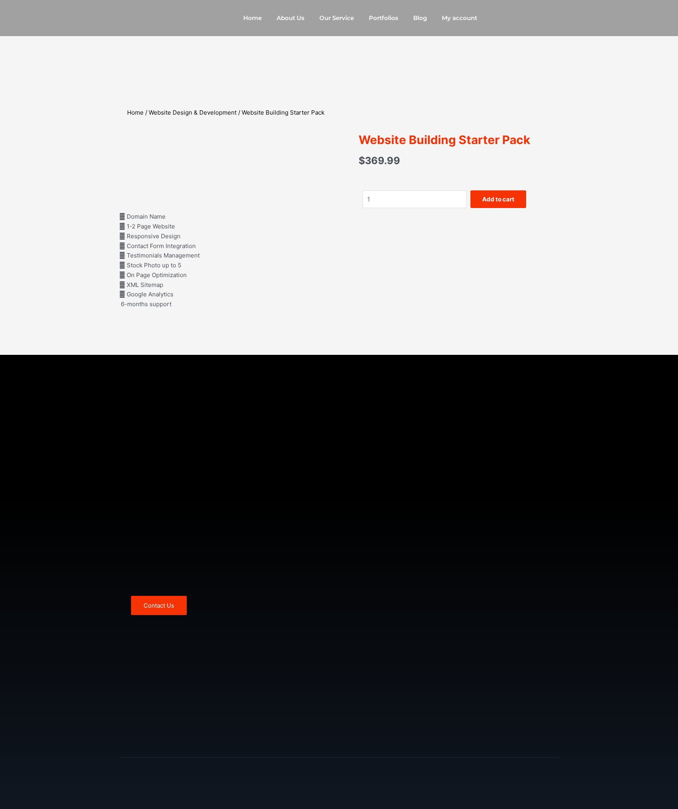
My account (459, 18)
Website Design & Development (193, 112)
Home (252, 18)
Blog (420, 18)
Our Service (336, 18)
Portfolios (383, 18)
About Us (290, 18)
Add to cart (498, 199)
